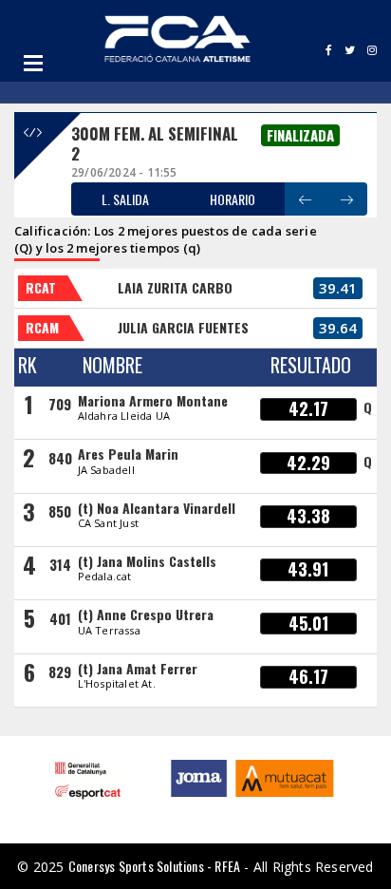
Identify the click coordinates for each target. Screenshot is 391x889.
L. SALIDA (125, 199)
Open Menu (33, 63)
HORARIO (232, 199)
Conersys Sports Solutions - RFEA (154, 866)
